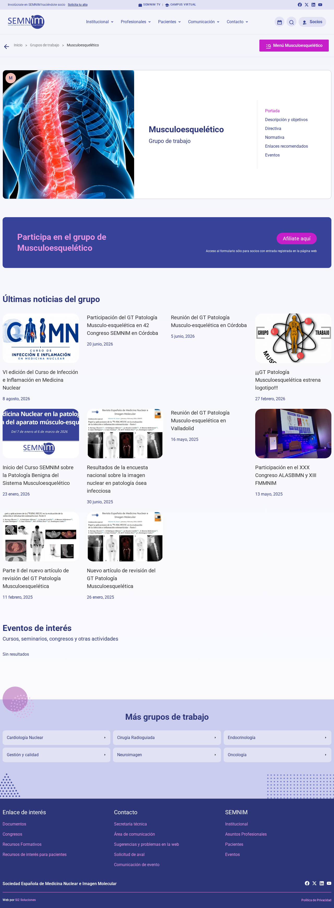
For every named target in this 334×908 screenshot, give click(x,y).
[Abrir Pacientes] (179, 22)
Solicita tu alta (77, 5)
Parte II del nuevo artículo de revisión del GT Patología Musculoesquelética (36, 578)
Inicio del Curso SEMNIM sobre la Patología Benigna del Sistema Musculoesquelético (38, 475)
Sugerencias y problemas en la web (146, 844)
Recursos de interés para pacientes (35, 854)
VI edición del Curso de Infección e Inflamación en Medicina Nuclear (40, 380)
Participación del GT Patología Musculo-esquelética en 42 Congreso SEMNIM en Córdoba (122, 325)
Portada (272, 110)
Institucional (236, 824)
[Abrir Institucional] (112, 22)
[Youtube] (320, 5)
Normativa (274, 137)
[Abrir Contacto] (247, 22)
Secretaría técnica (130, 824)
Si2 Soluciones (25, 900)
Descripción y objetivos (286, 119)
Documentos (14, 824)
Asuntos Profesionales (246, 834)
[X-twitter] (307, 5)
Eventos (272, 155)
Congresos (12, 834)
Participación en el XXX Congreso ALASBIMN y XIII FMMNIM (285, 475)
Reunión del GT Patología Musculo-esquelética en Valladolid (200, 420)
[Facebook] (300, 5)
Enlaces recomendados (286, 146)
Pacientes (234, 844)
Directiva (273, 128)
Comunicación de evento (136, 864)
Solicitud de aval (129, 854)
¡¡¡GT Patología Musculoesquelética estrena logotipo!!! (288, 380)
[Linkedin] (313, 5)
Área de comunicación (134, 834)
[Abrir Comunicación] (218, 22)
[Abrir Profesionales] (149, 22)
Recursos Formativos (22, 844)
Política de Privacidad (316, 900)
